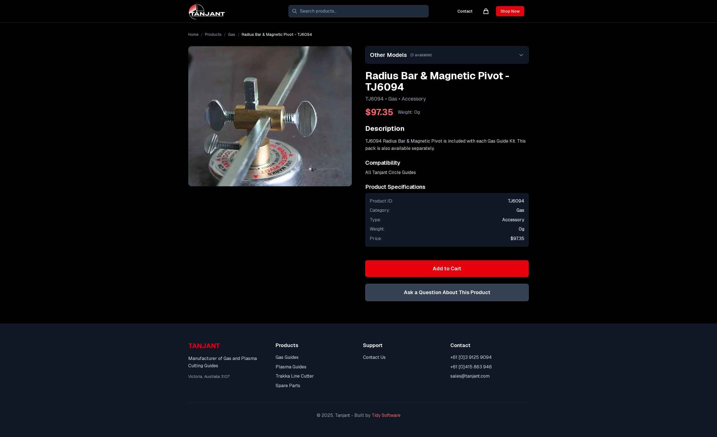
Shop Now (510, 11)
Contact (464, 11)
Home (193, 34)
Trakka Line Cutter (295, 376)
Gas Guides (287, 357)
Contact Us (374, 357)
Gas (231, 34)
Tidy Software (386, 415)
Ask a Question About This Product (447, 292)
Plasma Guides (291, 367)
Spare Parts (288, 386)
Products (213, 34)
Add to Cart (447, 268)
